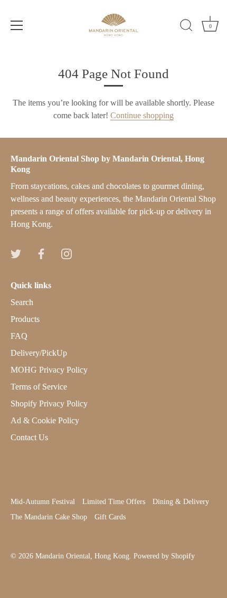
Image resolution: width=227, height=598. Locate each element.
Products (25, 319)
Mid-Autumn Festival (43, 502)
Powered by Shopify (164, 556)
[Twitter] (16, 252)
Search (22, 302)
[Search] (186, 27)
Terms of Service (39, 386)
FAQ (19, 335)
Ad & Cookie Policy (45, 420)
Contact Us (29, 437)
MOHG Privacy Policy (49, 369)
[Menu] (17, 25)
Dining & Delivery (181, 502)
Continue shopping (142, 115)
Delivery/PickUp (39, 352)
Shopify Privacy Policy (49, 403)
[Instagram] (66, 252)
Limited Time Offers (113, 502)
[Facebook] (41, 252)
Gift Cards (110, 517)
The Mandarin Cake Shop (49, 517)
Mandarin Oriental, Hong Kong (82, 556)
